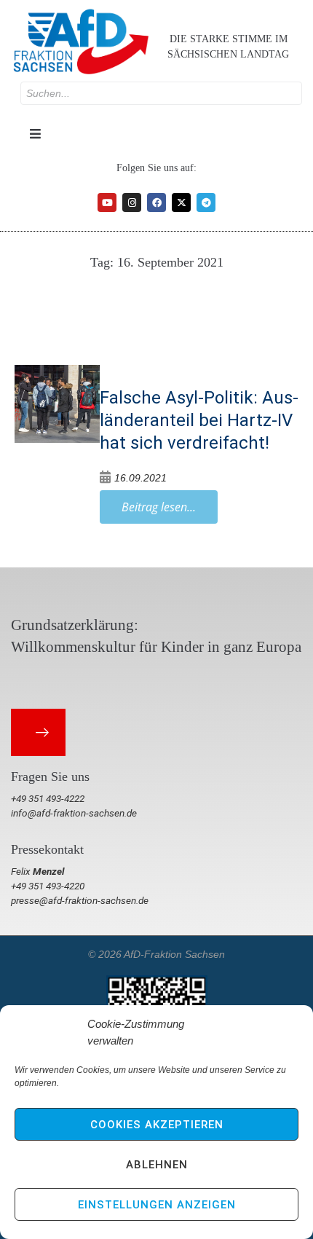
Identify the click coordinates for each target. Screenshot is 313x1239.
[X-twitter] (181, 202)
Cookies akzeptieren (156, 1124)
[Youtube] (107, 202)
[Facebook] (156, 202)
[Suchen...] (161, 93)
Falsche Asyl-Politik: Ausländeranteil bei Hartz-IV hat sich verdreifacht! (199, 420)
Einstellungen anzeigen (157, 1204)
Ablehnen (157, 1164)
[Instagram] (131, 202)
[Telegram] (206, 202)
